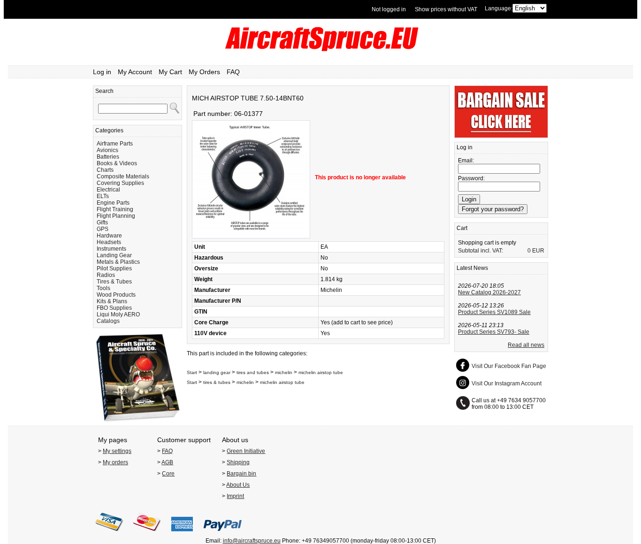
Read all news (526, 345)
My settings (117, 451)
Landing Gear (114, 255)
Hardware (109, 235)
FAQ (233, 72)
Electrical (108, 189)
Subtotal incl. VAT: (480, 250)
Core (168, 473)
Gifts (102, 222)
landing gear (216, 372)
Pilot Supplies (114, 268)
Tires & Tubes (114, 281)
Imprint (235, 496)
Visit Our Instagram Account (507, 383)
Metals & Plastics (118, 262)
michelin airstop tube (320, 372)
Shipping (238, 462)
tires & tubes (216, 382)
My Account (135, 72)
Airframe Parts (115, 143)
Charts (105, 170)
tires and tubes (253, 372)
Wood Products (116, 294)
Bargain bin (241, 473)
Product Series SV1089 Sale (494, 312)
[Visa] (109, 534)
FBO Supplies (114, 308)
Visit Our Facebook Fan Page (509, 366)
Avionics (107, 150)
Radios (106, 275)
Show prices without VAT (446, 9)
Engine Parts (113, 202)
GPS (102, 229)
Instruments (111, 248)
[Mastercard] (147, 534)
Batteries (108, 156)
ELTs (103, 196)
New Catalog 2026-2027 (489, 292)
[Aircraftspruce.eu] (321, 49)
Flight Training (115, 209)
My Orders (204, 72)
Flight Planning (116, 216)
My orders (115, 462)
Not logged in (389, 9)
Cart (462, 228)
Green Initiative (246, 451)
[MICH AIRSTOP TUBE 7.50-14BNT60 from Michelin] (251, 236)
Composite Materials (123, 176)
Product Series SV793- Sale (493, 332)
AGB (167, 462)
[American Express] (182, 534)
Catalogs (108, 321)
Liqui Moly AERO (118, 314)
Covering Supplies (120, 183)
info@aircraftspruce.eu (252, 540)
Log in (102, 72)
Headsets (109, 242)
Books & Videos (117, 163)
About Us (238, 485)
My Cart (170, 72)
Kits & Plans (112, 301)
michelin (283, 372)
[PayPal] (222, 534)
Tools (103, 288)
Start (192, 372)
